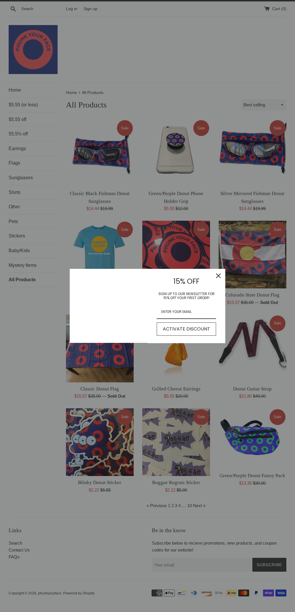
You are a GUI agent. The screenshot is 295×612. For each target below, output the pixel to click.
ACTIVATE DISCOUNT (186, 329)
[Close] (218, 276)
